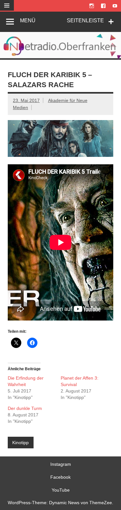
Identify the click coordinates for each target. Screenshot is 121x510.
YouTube (61, 490)
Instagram (60, 464)
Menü (27, 20)
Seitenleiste (85, 20)
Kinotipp (20, 442)
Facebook (60, 477)
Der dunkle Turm (25, 408)
